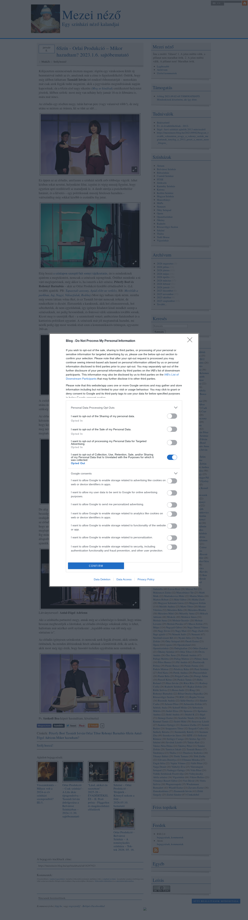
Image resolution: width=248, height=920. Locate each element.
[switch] (172, 416)
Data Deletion (102, 579)
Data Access (124, 579)
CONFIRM (96, 565)
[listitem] (124, 408)
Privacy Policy (146, 579)
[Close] (191, 341)
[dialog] (124, 460)
